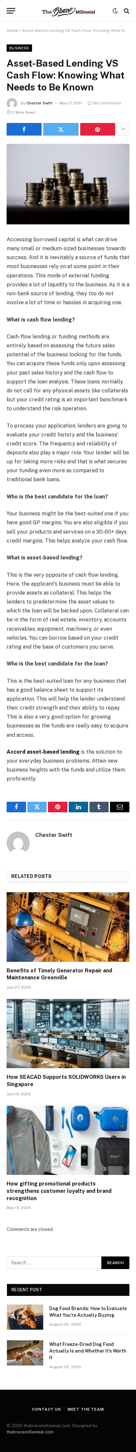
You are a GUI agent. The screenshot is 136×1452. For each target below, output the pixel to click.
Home (12, 30)
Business (19, 48)
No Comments (107, 103)
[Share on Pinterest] (97, 129)
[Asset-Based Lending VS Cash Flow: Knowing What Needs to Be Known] (68, 184)
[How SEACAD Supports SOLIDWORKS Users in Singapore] (68, 1033)
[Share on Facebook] (24, 129)
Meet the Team (86, 1409)
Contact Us (46, 1409)
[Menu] (11, 10)
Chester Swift (39, 103)
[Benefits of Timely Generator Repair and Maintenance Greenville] (68, 926)
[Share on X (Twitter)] (60, 129)
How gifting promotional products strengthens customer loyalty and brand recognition (59, 1191)
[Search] (125, 10)
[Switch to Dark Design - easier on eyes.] (115, 11)
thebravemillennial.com (30, 1431)
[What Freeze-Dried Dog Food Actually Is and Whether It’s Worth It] (25, 1352)
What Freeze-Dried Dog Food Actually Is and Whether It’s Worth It (87, 1351)
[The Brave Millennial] (68, 11)
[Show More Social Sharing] (123, 129)
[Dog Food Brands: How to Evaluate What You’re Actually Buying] (25, 1317)
